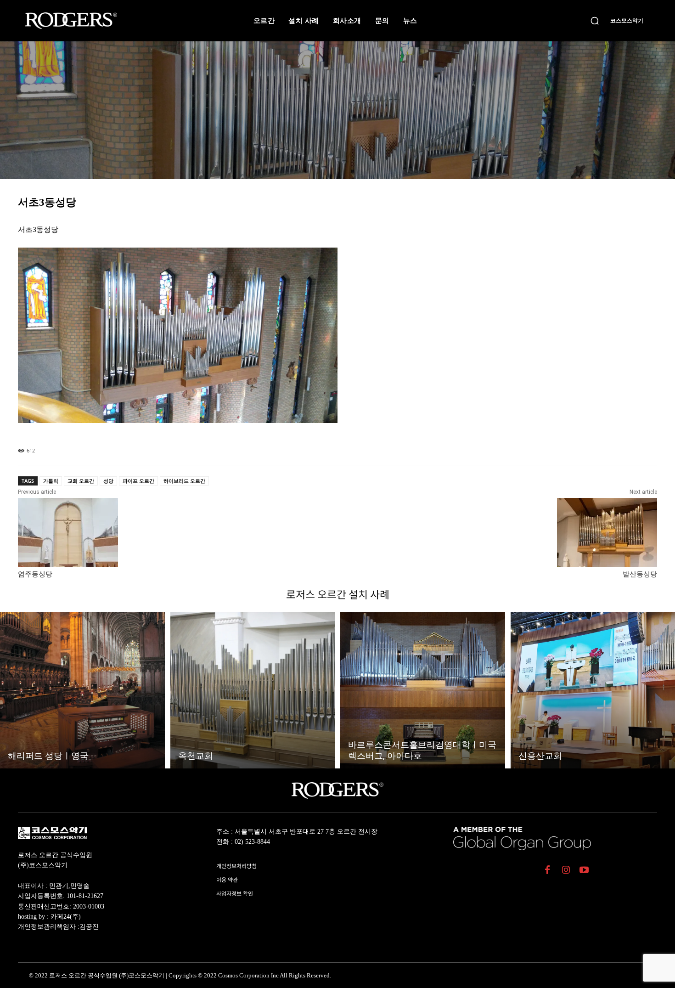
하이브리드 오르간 (184, 480)
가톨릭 (50, 480)
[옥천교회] (252, 690)
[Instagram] (566, 871)
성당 (108, 480)
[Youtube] (584, 871)
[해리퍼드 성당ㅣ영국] (82, 690)
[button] (594, 20)
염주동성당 (35, 574)
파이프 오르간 (138, 480)
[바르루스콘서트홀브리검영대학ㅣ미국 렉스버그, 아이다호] (422, 690)
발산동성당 (640, 574)
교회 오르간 (81, 480)
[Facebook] (547, 871)
